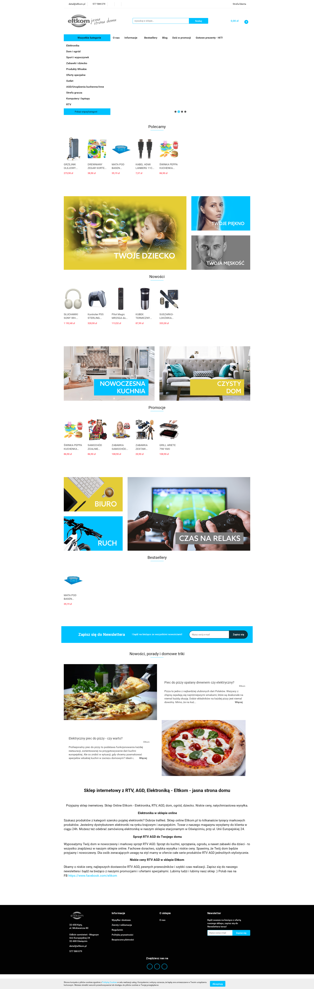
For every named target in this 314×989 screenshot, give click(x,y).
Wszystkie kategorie (89, 37)
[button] (118, 913)
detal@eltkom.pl (78, 946)
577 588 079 (75, 951)
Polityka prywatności (122, 934)
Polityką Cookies (109, 982)
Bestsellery (150, 37)
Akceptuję (217, 983)
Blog (164, 37)
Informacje (131, 37)
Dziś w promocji (181, 37)
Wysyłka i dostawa (121, 920)
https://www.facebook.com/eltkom (92, 875)
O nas (116, 37)
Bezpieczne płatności (123, 939)
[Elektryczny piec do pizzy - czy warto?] (203, 748)
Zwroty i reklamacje (122, 925)
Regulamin (117, 930)
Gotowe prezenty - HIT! (209, 37)
